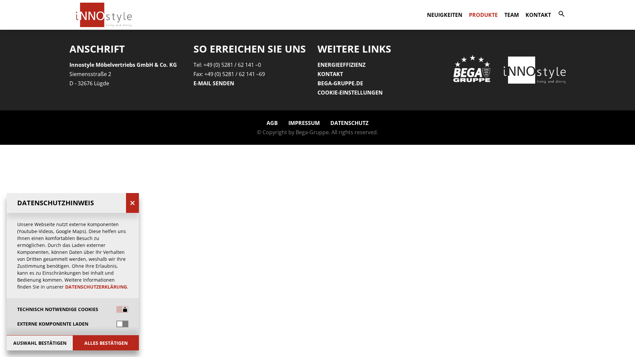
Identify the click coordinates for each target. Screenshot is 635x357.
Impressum (304, 123)
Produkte (483, 15)
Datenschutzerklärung (96, 287)
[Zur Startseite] (535, 70)
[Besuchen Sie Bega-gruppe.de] (473, 70)
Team (511, 15)
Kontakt (538, 15)
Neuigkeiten (444, 15)
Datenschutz (349, 123)
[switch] (122, 324)
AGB (272, 123)
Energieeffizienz (341, 64)
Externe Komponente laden (52, 324)
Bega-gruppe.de (340, 83)
